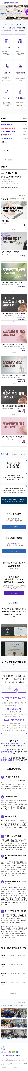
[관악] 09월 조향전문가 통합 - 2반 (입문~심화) (13, 406)
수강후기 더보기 (14, 993)
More (24, 118)
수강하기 (14, 229)
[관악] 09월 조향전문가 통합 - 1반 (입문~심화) (13, 314)
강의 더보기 (22, 196)
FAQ (8, 151)
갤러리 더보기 (21, 1002)
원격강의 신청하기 (14, 527)
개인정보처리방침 (10, 1056)
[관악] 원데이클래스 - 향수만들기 (10, 252)
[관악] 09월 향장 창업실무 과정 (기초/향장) (13, 375)
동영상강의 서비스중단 (14, 551)
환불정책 (18, 1056)
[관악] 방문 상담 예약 (7, 221)
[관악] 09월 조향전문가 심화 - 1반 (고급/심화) (13, 283)
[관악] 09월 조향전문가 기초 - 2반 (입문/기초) (13, 437)
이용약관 (3, 1056)
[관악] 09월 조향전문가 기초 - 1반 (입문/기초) (13, 345)
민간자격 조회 (14, 593)
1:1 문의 (9, 160)
